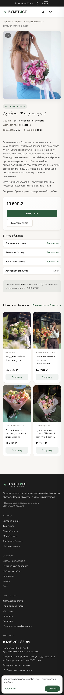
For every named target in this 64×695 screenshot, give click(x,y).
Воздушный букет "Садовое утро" (15, 358)
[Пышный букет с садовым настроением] (47, 330)
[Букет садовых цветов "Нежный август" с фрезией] (47, 403)
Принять (52, 688)
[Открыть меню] (57, 12)
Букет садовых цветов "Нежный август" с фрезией (45, 433)
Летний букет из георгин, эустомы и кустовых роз (16, 433)
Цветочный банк (11, 571)
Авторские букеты (33, 21)
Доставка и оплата (13, 600)
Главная (7, 21)
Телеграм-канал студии (19, 670)
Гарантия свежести (13, 605)
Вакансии (8, 621)
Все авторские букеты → (46, 305)
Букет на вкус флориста (15, 565)
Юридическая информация (17, 626)
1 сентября (8, 525)
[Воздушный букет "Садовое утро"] (17, 330)
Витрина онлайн (11, 520)
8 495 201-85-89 (25, 3)
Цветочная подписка (14, 560)
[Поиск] (43, 12)
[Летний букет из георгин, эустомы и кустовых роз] (17, 403)
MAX (46, 3)
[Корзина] (50, 12)
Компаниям (9, 576)
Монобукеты (10, 536)
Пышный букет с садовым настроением (45, 360)
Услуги (6, 581)
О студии (8, 610)
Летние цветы (10, 531)
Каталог (18, 21)
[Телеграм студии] (37, 3)
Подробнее (9, 688)
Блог (5, 586)
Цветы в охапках (11, 546)
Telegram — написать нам (16, 665)
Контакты (8, 616)
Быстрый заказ (19, 223)
